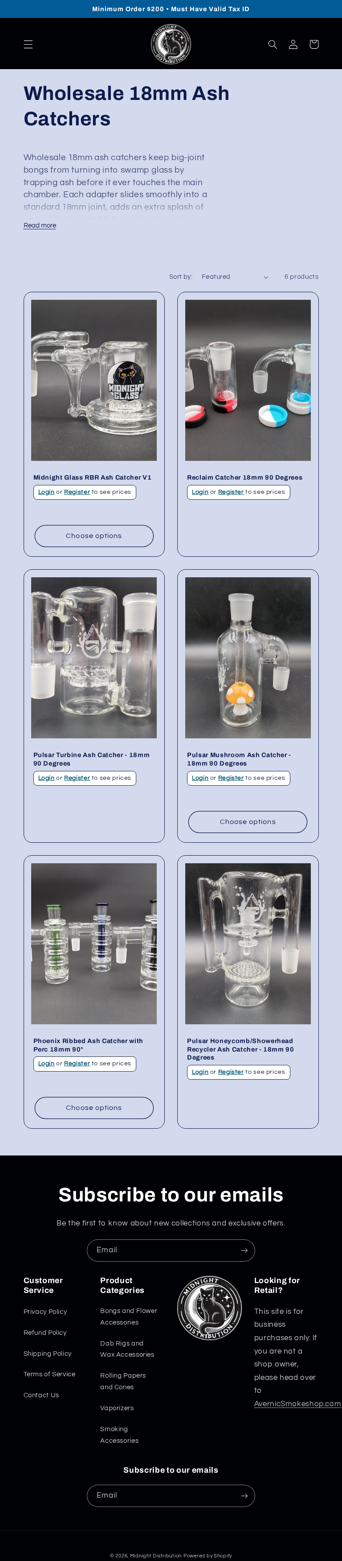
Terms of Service (50, 1374)
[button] (28, 44)
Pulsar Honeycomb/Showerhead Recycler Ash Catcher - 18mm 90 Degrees (240, 1049)
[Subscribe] (244, 1250)
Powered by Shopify (207, 1555)
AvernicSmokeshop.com (298, 1404)
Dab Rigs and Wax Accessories (127, 1349)
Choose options (94, 535)
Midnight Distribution (156, 1555)
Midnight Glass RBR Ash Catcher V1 (92, 477)
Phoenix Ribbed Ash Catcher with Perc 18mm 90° (88, 1044)
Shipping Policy (48, 1353)
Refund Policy (45, 1332)
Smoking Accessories (119, 1435)
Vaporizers (117, 1408)
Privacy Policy (45, 1311)
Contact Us (41, 1395)
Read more (40, 225)
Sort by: (180, 276)
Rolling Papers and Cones (123, 1381)
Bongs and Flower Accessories (128, 1317)
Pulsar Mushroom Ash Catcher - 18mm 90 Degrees (239, 758)
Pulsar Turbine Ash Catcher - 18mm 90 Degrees (91, 758)
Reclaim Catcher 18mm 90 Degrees (244, 477)
